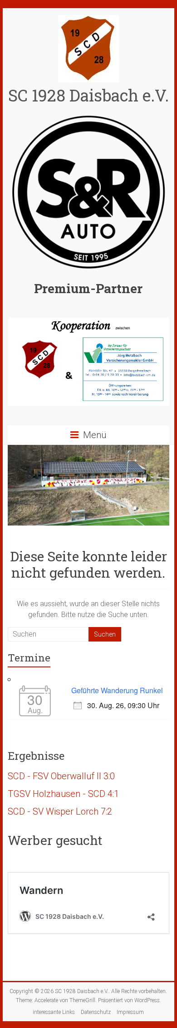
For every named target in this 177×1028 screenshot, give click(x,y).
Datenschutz (96, 1012)
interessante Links (54, 1012)
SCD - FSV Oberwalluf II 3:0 (61, 776)
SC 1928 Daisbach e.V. (88, 95)
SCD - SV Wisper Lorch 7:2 (60, 811)
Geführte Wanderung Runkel (117, 690)
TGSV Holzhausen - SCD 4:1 (63, 793)
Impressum (130, 1012)
